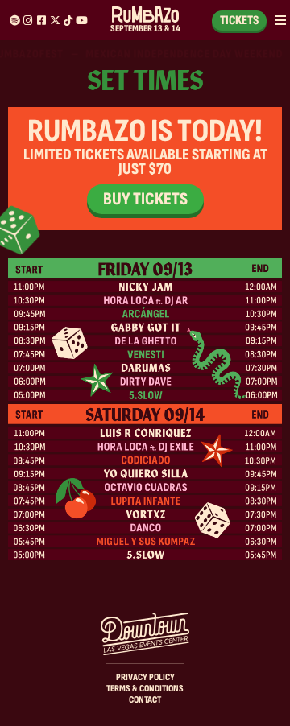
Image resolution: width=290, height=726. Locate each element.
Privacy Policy (145, 677)
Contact (145, 700)
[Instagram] (28, 20)
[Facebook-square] (41, 20)
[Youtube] (82, 20)
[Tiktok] (68, 20)
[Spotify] (15, 20)
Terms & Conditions (145, 689)
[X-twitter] (55, 20)
